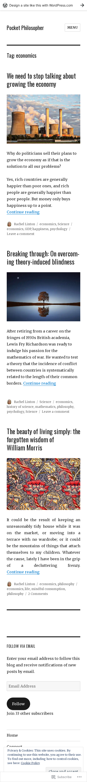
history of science (20, 407)
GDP (28, 229)
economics (47, 224)
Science (63, 224)
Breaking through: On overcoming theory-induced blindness (43, 257)
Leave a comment (20, 234)
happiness (40, 229)
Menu (72, 28)
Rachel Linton (24, 224)
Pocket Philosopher (25, 28)
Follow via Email (21, 646)
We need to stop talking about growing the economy (41, 80)
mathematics (45, 407)
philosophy (65, 407)
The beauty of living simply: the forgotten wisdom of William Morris (43, 439)
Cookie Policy (30, 763)
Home (12, 735)
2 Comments (38, 594)
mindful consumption (48, 589)
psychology (59, 229)
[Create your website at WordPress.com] (43, 5)
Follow (18, 703)
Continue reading (23, 212)
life (27, 589)
